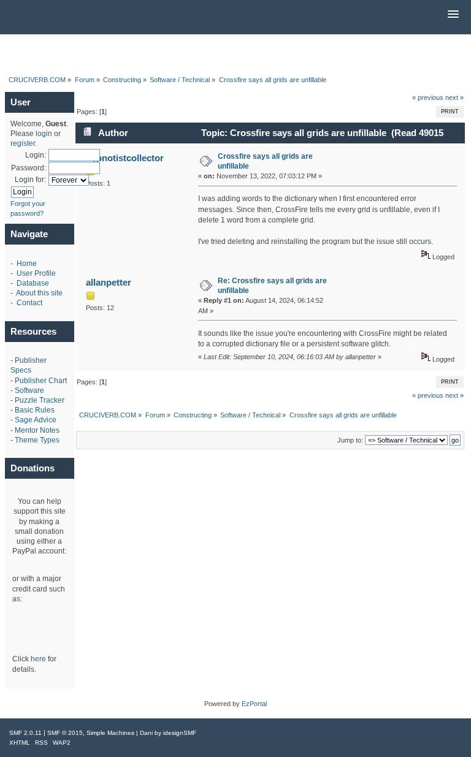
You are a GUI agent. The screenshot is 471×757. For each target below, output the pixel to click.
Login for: (30, 179)
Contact (29, 303)
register (22, 143)
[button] (453, 14)
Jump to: (350, 440)
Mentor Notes (37, 430)
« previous (427, 97)
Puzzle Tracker (39, 400)
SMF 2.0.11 (25, 732)
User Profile (36, 273)
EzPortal (254, 703)
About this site (39, 293)
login (44, 133)
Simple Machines (110, 732)
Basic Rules (35, 410)
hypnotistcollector (125, 158)
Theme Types (37, 440)
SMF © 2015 (65, 732)
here (38, 659)
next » (454, 97)
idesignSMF (179, 732)
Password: (28, 168)
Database (33, 283)
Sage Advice (35, 420)
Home (27, 263)
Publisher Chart (41, 380)
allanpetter (108, 282)
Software (29, 390)
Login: (35, 155)
